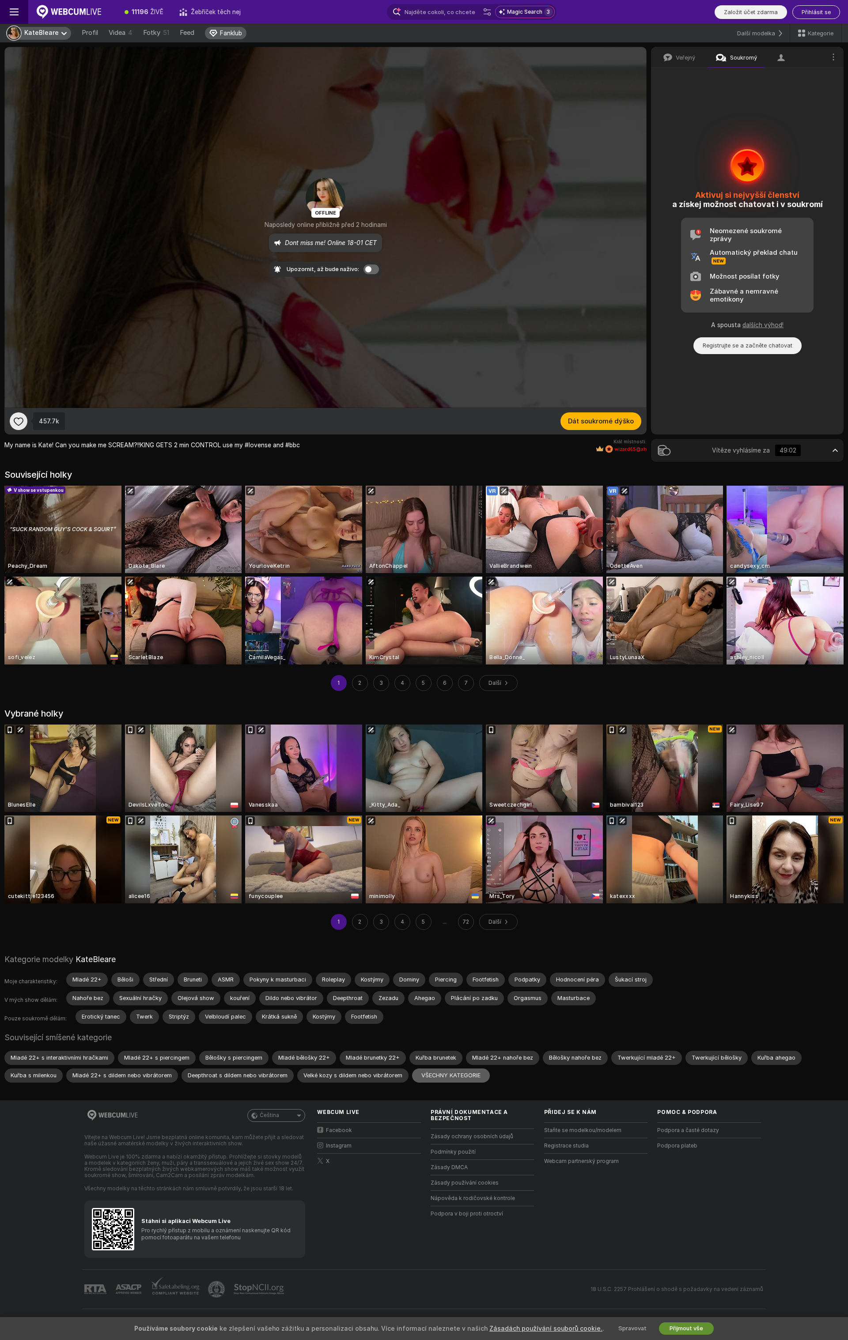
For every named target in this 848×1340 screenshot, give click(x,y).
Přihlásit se (816, 12)
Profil (90, 33)
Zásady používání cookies (465, 1183)
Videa (120, 33)
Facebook (339, 1130)
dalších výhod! (763, 324)
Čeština (269, 1115)
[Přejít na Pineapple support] (217, 1289)
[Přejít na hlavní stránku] (72, 12)
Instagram (339, 1146)
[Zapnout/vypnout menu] (14, 12)
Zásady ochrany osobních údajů (472, 1136)
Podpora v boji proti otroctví (467, 1214)
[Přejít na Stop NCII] (260, 1289)
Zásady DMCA (449, 1167)
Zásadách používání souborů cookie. (545, 1328)
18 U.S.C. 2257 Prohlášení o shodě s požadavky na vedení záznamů (677, 1289)
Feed (187, 33)
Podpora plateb (677, 1146)
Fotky (156, 33)
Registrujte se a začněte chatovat (747, 345)
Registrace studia (566, 1146)
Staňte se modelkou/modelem (582, 1130)
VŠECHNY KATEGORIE (451, 1075)
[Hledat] (487, 12)
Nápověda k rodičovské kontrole (473, 1198)
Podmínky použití (453, 1152)
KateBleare (96, 959)
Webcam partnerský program (581, 1161)
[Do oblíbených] (18, 421)
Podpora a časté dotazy (688, 1130)
